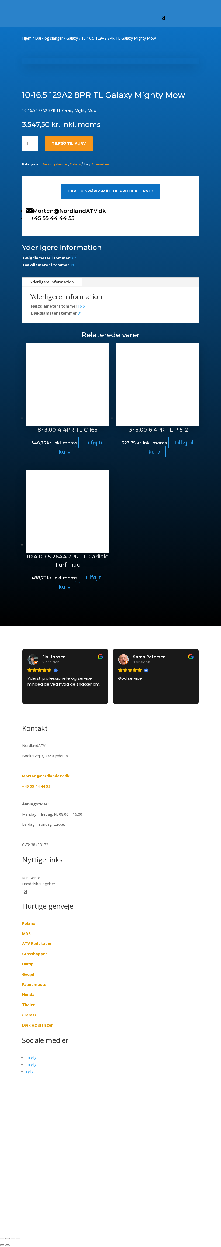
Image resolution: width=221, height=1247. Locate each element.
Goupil (28, 974)
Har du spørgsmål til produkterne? (110, 191)
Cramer (29, 1014)
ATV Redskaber (37, 943)
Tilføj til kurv (69, 143)
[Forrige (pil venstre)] (2, 1245)
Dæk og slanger (49, 38)
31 (72, 265)
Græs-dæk (101, 164)
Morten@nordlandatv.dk (46, 776)
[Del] (13, 1238)
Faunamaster (35, 984)
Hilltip (27, 964)
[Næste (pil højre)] (7, 1245)
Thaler (28, 1004)
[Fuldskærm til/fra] (7, 1238)
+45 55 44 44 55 (36, 786)
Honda (28, 994)
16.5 (73, 257)
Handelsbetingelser (38, 884)
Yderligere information (52, 281)
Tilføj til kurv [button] (81, 447)
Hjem (27, 38)
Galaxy (72, 38)
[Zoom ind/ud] (2, 1238)
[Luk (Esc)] (18, 1238)
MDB (26, 933)
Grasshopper (34, 953)
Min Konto (31, 878)
